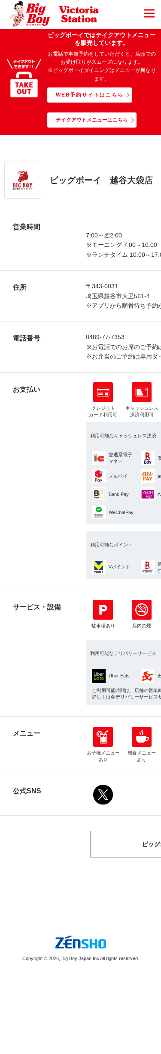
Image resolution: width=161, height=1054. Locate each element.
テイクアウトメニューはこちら (92, 120)
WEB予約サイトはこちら (90, 95)
